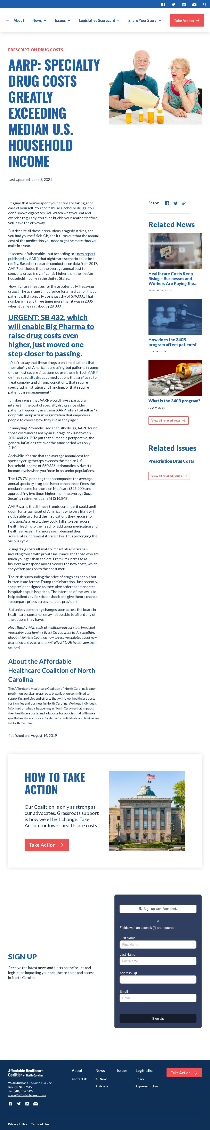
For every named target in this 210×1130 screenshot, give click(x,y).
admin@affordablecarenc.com (27, 1095)
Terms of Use (40, 1124)
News (37, 20)
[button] (39, 20)
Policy (140, 1079)
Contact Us (79, 1079)
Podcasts (102, 1086)
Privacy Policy (17, 1124)
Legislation (145, 1070)
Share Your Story (142, 20)
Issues (60, 20)
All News (101, 1079)
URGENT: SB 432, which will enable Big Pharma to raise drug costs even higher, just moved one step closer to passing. (51, 335)
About (19, 20)
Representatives (147, 1086)
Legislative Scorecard (97, 20)
